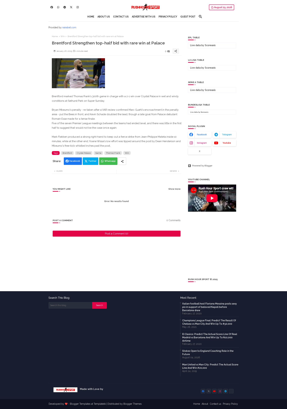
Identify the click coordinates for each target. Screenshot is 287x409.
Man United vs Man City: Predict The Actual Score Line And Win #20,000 (210, 366)
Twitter (92, 161)
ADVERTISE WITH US (143, 16)
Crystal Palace (84, 153)
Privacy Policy (230, 404)
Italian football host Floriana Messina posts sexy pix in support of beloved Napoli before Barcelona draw (209, 307)
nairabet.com (69, 27)
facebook (202, 134)
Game (98, 153)
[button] (200, 16)
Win (63, 36)
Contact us (215, 404)
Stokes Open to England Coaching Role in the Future (208, 353)
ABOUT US (103, 16)
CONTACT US (121, 16)
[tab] (91, 16)
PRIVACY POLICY (168, 16)
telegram (227, 134)
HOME (90, 16)
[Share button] (122, 161)
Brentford (67, 153)
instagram (202, 143)
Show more (174, 189)
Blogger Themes (132, 404)
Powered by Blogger (202, 165)
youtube (227, 143)
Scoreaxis (210, 45)
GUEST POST (187, 16)
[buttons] (52, 7)
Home (55, 36)
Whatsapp (110, 161)
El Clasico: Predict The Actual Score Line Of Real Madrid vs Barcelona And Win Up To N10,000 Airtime (209, 337)
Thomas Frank (113, 153)
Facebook (74, 161)
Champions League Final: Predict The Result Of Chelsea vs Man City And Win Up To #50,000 (209, 322)
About (205, 404)
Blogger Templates (80, 404)
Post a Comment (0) (116, 233)
